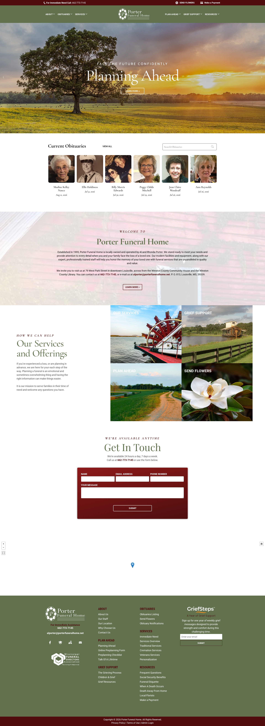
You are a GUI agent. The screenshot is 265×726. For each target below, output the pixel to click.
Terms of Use (133, 723)
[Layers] (261, 544)
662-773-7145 (79, 3)
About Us (103, 614)
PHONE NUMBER (158, 474)
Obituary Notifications (152, 623)
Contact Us (104, 632)
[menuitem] (52, 14)
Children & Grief (106, 677)
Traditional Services (150, 645)
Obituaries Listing (149, 614)
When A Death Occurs (152, 686)
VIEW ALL (107, 146)
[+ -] (132, 568)
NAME (84, 474)
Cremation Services (150, 650)
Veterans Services (150, 654)
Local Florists (147, 695)
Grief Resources (107, 681)
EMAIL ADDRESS (124, 474)
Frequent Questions (150, 672)
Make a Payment (149, 700)
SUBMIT (201, 643)
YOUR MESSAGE (89, 485)
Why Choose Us (106, 628)
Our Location (105, 623)
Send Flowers (147, 618)
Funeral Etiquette (149, 681)
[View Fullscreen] (3, 553)
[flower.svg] (60, 644)
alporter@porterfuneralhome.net (151, 274)
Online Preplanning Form (111, 650)
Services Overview (150, 641)
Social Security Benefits (153, 677)
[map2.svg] (70, 644)
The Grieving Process (109, 672)
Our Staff (103, 618)
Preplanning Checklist (110, 654)
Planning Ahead (106, 645)
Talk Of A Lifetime (108, 659)
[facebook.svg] (50, 644)
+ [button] (3, 544)
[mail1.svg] (80, 644)
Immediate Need (149, 636)
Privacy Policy (118, 723)
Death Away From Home (153, 690)
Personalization (148, 659)
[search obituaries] (213, 146)
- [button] (3, 547)
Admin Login (147, 723)
